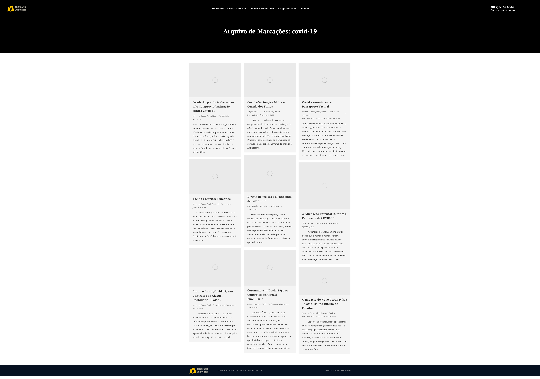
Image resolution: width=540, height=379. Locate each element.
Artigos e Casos (199, 116)
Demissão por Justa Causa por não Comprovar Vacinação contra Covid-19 (213, 106)
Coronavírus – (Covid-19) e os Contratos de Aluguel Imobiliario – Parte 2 (213, 295)
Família (277, 111)
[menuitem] (218, 8)
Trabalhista (211, 116)
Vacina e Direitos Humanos (212, 199)
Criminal (269, 111)
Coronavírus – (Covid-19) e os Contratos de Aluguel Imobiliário (267, 295)
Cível (263, 111)
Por (224, 116)
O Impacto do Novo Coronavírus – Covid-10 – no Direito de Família (324, 304)
